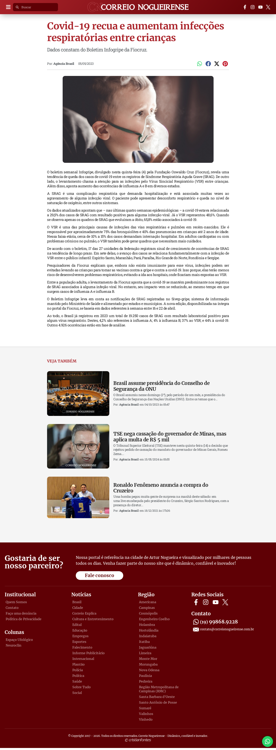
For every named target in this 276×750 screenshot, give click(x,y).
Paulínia (145, 676)
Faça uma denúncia (21, 613)
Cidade (77, 608)
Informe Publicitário (88, 653)
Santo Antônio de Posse (158, 702)
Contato (12, 608)
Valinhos (146, 714)
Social (77, 693)
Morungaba (148, 664)
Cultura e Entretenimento (93, 619)
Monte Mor (148, 659)
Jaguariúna (147, 647)
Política (78, 676)
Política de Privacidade (23, 619)
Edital (77, 625)
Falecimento (82, 647)
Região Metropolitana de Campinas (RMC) (159, 689)
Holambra (147, 625)
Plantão (78, 664)
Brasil (76, 602)
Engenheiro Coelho (154, 619)
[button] (8, 7)
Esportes (79, 642)
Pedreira (145, 681)
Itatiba (144, 642)
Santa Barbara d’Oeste (157, 697)
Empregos (80, 636)
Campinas (147, 608)
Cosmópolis (148, 613)
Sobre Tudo (81, 687)
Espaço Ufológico (19, 640)
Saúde (77, 681)
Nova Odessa (149, 670)
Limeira (145, 653)
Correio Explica (84, 613)
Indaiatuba (147, 636)
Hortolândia (148, 630)
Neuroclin (13, 645)
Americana (147, 602)
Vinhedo (146, 719)
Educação (79, 630)
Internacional (83, 659)
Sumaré (145, 708)
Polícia (77, 670)
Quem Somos (16, 602)
